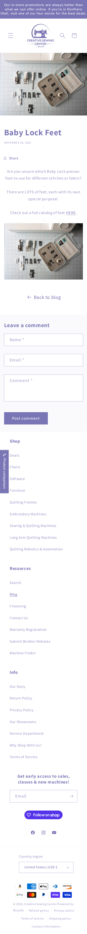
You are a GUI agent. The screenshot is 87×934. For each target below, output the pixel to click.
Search (15, 582)
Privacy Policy (21, 709)
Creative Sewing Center (40, 904)
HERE (71, 212)
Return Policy (21, 698)
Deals (14, 455)
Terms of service (32, 918)
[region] (43, 9)
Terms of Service (24, 756)
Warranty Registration (28, 629)
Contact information (46, 926)
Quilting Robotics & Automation (36, 548)
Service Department (27, 733)
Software (17, 478)
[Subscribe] (71, 796)
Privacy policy (64, 910)
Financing (18, 606)
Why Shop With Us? (26, 745)
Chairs (15, 466)
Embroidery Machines (28, 513)
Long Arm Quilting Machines (33, 537)
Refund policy (39, 910)
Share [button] (14, 158)
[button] (10, 35)
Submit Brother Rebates (30, 641)
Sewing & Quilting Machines (33, 525)
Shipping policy (60, 918)
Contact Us (19, 617)
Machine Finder (23, 652)
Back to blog (47, 297)
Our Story (17, 686)
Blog (13, 594)
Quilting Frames (23, 502)
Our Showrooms (23, 721)
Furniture (17, 490)
